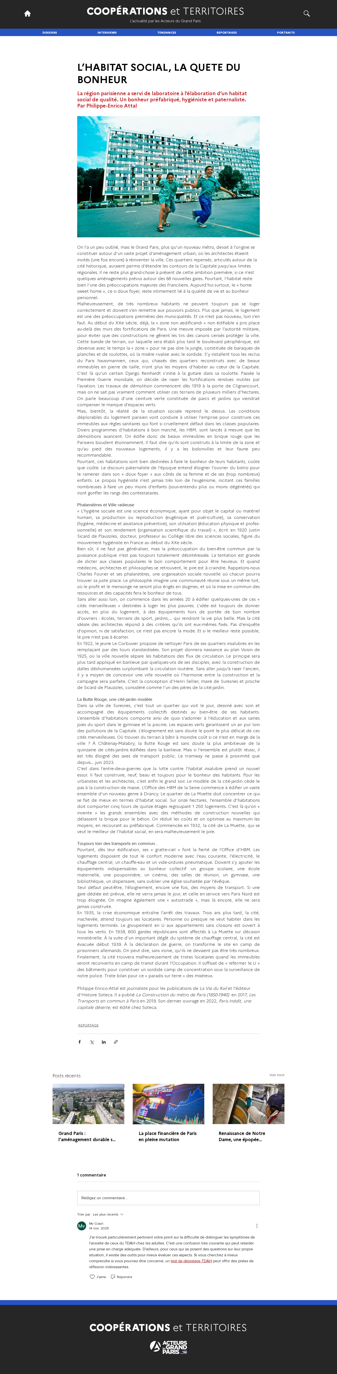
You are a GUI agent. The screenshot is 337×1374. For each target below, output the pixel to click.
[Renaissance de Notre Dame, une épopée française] (248, 1104)
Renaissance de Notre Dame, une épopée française (242, 1136)
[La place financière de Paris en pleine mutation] (169, 1104)
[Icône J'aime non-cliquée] (92, 1277)
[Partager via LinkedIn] (103, 1042)
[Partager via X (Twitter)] (91, 1042)
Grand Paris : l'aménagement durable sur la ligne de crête (87, 1136)
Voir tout (276, 1074)
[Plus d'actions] (257, 1226)
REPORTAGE (88, 1024)
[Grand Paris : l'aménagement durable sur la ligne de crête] (88, 1104)
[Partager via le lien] (115, 1042)
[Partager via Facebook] (79, 1042)
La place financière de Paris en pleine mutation (168, 1136)
